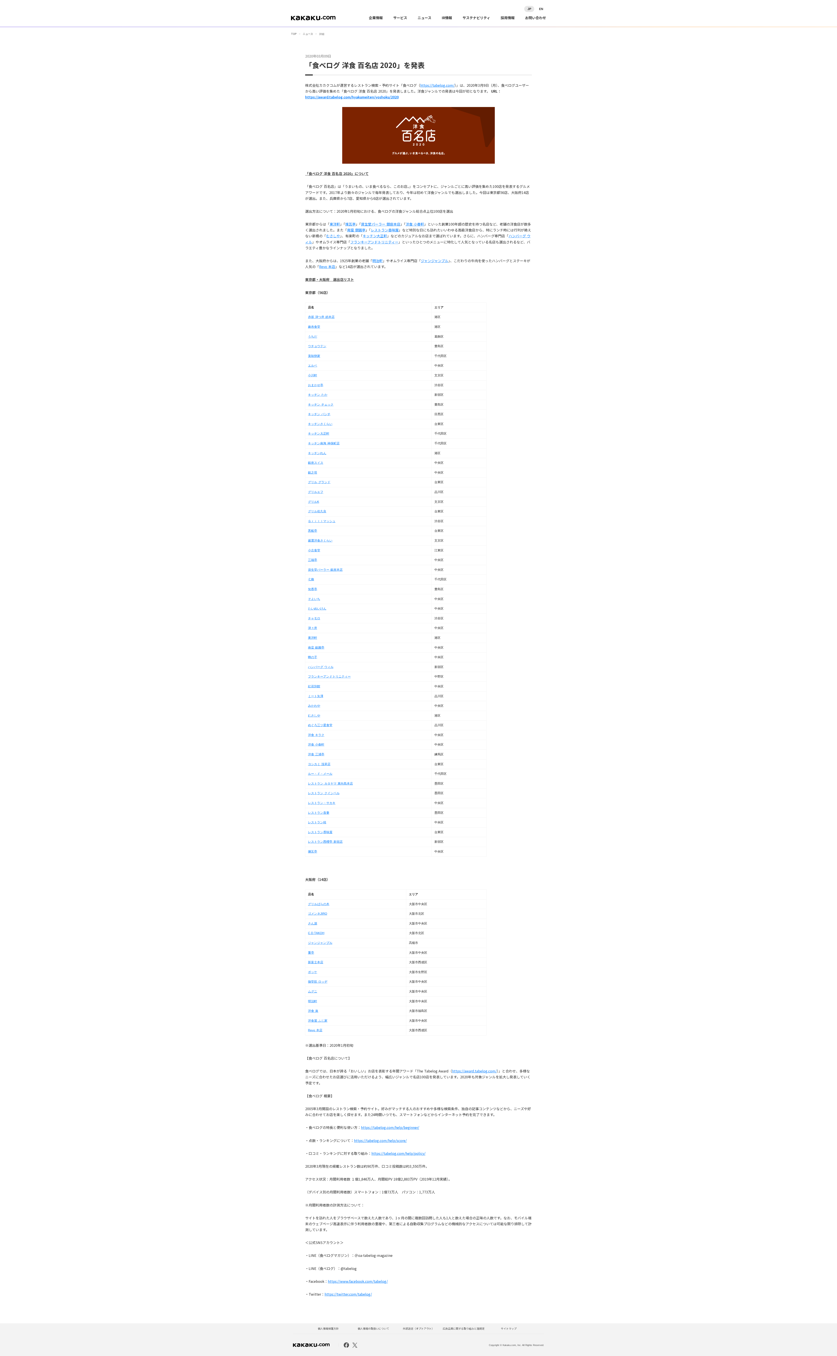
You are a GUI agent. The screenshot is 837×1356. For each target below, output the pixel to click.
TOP (294, 34)
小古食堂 (314, 550)
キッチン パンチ (319, 414)
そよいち (314, 599)
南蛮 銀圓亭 (356, 230)
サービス (400, 17)
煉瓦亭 (350, 224)
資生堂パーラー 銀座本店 (380, 224)
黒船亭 (312, 530)
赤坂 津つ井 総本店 (321, 317)
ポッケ (312, 972)
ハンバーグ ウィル (320, 667)
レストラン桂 (317, 822)
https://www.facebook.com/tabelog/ (358, 1281)
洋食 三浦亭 (316, 754)
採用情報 (508, 17)
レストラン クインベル (324, 793)
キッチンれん (317, 453)
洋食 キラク (316, 735)
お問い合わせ (535, 17)
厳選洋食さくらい (320, 540)
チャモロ (314, 618)
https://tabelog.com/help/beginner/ (390, 1127)
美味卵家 (314, 356)
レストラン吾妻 (318, 812)
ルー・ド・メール (320, 773)
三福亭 (312, 560)
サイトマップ (509, 1328)
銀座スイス (315, 462)
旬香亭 (312, 589)
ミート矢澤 (315, 696)
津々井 (312, 628)
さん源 (312, 923)
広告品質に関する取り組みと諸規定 (464, 1328)
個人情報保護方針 (328, 1328)
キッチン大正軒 (375, 235)
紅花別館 (314, 686)
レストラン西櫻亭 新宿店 (325, 841)
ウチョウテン (317, 346)
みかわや (314, 705)
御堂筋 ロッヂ (317, 981)
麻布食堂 (314, 326)
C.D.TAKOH (316, 933)
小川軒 (312, 375)
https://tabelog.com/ (437, 85)
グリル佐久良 (317, 511)
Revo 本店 (327, 266)
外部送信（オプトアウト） (418, 1328)
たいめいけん (317, 608)
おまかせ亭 (315, 385)
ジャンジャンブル (434, 260)
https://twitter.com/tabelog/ (348, 1294)
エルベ (312, 365)
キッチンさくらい (320, 424)
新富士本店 (315, 962)
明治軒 (377, 260)
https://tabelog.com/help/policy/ (398, 1153)
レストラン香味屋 (385, 230)
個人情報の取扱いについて (373, 1328)
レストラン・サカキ (321, 803)
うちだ (312, 336)
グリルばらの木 (318, 904)
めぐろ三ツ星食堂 (320, 725)
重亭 (311, 952)
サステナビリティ (476, 17)
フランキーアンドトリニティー (374, 242)
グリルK (313, 501)
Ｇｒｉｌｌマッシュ (321, 521)
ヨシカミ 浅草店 (319, 764)
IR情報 (447, 17)
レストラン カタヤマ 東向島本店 (330, 783)
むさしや (333, 235)
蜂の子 (312, 657)
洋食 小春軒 (415, 224)
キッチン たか (317, 394)
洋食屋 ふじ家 (317, 1020)
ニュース (424, 17)
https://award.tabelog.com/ (474, 1071)
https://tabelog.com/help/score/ (380, 1140)
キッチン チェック (320, 404)
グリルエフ (315, 492)
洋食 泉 (313, 1011)
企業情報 (376, 17)
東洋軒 (335, 224)
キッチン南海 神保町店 (324, 443)
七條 (311, 579)
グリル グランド (319, 482)
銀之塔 (312, 472)
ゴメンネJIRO (317, 913)
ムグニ (312, 991)
